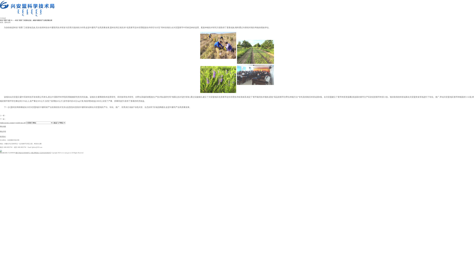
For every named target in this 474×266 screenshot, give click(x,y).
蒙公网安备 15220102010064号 (41, 153)
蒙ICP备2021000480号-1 (23, 153)
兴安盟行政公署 (20, 123)
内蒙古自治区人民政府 (7, 123)
